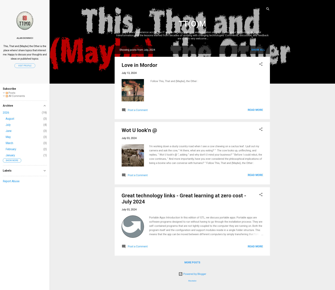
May (8, 137)
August (10, 118)
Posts (11, 92)
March (9, 143)
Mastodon (192, 281)
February (11, 149)
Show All (258, 49)
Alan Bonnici (25, 38)
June (9, 131)
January (10, 155)
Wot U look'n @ (139, 130)
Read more (255, 109)
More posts (192, 262)
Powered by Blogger (194, 274)
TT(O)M (192, 23)
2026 (6, 112)
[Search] (268, 9)
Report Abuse (11, 181)
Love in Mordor (139, 65)
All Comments (16, 96)
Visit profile (25, 65)
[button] (261, 64)
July (8, 124)
